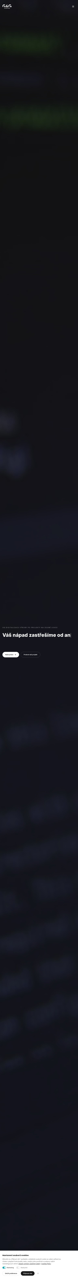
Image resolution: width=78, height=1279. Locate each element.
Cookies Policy (46, 1264)
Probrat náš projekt (30, 654)
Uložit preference (11, 1273)
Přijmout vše (27, 1273)
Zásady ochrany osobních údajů (29, 1264)
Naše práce (9, 654)
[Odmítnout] (38, 1273)
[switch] (4, 1268)
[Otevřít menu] (73, 6)
